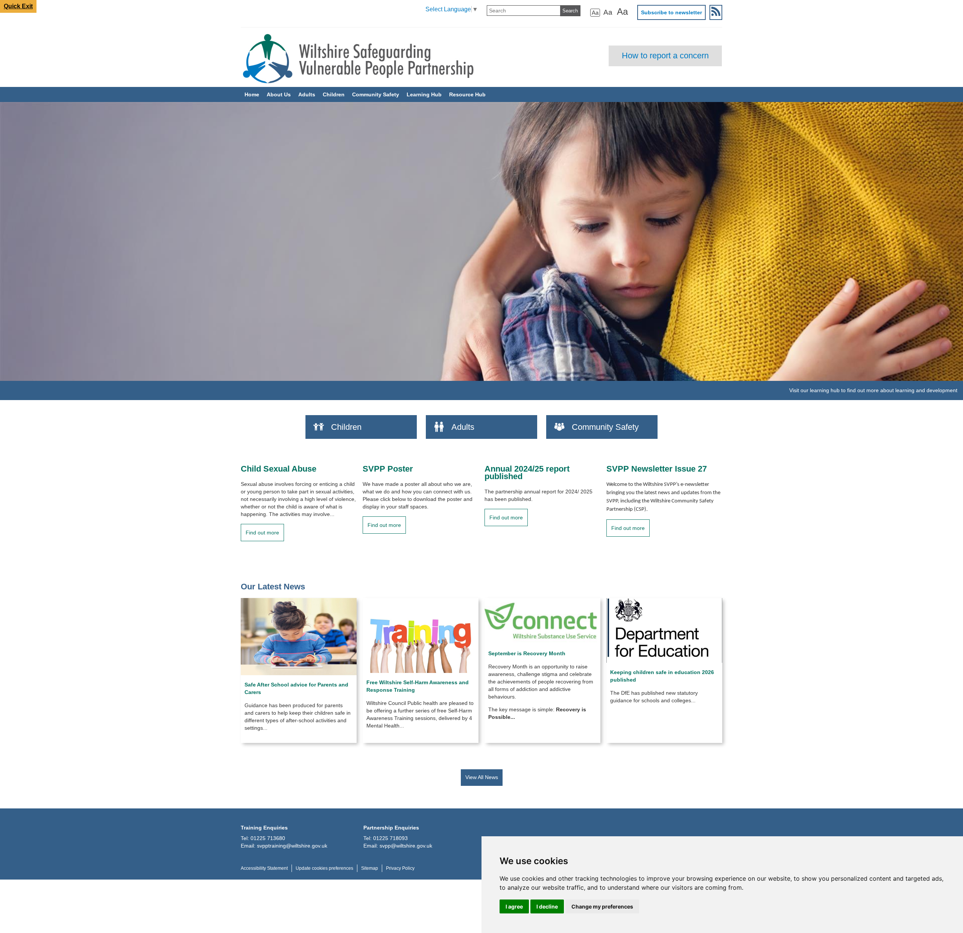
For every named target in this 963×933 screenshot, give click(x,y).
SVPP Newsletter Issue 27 (656, 469)
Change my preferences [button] (602, 906)
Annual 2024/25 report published (527, 472)
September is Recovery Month (526, 653)
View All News (481, 777)
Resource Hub (467, 94)
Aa (595, 12)
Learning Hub (424, 94)
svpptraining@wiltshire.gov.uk (292, 846)
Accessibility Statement (264, 868)
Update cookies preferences (324, 868)
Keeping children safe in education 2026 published (662, 676)
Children (334, 94)
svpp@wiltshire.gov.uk (406, 846)
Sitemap (369, 868)
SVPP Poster (388, 469)
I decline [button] (547, 906)
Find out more (262, 533)
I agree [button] (514, 906)
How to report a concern (665, 55)
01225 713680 (268, 838)
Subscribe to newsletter (671, 12)
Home (252, 94)
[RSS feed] (715, 12)
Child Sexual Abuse (278, 469)
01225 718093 (390, 838)
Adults (306, 94)
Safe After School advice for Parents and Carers (296, 688)
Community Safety (375, 94)
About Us (279, 94)
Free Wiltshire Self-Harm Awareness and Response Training (417, 686)
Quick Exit (18, 6)
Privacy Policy (400, 868)
